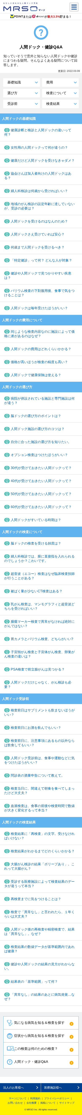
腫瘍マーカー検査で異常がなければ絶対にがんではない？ (39, 624)
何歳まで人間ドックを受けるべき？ (38, 247)
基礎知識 (14, 82)
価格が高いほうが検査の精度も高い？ (39, 362)
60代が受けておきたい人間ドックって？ (41, 507)
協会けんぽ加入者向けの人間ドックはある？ (37, 176)
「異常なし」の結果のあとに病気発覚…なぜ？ (39, 997)
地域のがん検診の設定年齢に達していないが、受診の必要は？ (39, 206)
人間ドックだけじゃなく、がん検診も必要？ (37, 685)
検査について (56, 93)
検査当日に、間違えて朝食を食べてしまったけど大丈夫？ (39, 791)
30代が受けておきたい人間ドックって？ (41, 468)
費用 (49, 82)
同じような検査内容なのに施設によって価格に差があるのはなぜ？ (39, 334)
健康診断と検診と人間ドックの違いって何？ (37, 132)
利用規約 (35, 1098)
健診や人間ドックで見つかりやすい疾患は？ (37, 275)
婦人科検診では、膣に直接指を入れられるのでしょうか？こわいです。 (39, 559)
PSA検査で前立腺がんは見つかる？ (38, 669)
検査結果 (53, 103)
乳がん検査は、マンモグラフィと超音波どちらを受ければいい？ (39, 606)
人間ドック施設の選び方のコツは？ (38, 429)
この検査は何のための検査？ (36, 1048)
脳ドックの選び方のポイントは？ (36, 416)
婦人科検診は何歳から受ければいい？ (39, 191)
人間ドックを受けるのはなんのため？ (39, 221)
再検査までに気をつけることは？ (36, 899)
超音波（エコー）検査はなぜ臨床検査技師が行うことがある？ (39, 576)
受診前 (12, 103)
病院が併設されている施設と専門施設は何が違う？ (39, 401)
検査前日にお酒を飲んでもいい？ (36, 727)
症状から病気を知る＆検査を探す (39, 1035)
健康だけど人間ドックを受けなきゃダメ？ (43, 160)
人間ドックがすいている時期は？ (36, 520)
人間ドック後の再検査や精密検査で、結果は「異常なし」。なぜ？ (39, 932)
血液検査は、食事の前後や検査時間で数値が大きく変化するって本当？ (39, 808)
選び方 (12, 93)
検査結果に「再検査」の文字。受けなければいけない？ (39, 836)
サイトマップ (66, 1102)
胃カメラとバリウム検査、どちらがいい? (42, 639)
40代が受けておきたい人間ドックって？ (41, 481)
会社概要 (31, 1102)
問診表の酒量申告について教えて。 (38, 775)
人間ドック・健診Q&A (31, 1061)
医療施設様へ (53, 1087)
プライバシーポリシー (56, 1098)
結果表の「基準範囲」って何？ (34, 981)
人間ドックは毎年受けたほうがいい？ (39, 308)
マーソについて (17, 1098)
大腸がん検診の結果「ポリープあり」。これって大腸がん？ (39, 866)
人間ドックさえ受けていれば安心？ (38, 234)
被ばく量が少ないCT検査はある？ (36, 591)
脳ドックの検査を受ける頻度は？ (36, 543)
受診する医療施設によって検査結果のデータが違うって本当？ (39, 884)
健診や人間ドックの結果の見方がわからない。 (39, 966)
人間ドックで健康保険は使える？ (36, 375)
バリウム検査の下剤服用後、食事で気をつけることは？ (39, 293)
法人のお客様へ (13, 1087)
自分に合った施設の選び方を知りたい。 (41, 442)
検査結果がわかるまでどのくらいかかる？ (43, 851)
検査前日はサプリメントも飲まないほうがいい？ (39, 712)
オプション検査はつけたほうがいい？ (39, 455)
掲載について (48, 1102)
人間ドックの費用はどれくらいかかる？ (41, 349)
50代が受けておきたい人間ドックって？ (41, 494)
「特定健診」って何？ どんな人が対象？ (41, 260)
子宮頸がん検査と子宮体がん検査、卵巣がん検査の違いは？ (39, 654)
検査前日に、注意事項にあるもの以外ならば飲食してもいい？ (39, 743)
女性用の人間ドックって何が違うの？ (39, 147)
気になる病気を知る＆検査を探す (39, 1022)
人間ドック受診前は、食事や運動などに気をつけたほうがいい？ (39, 760)
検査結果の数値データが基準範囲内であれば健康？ (39, 949)
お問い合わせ (15, 1102)
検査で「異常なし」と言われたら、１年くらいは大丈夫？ (39, 914)
